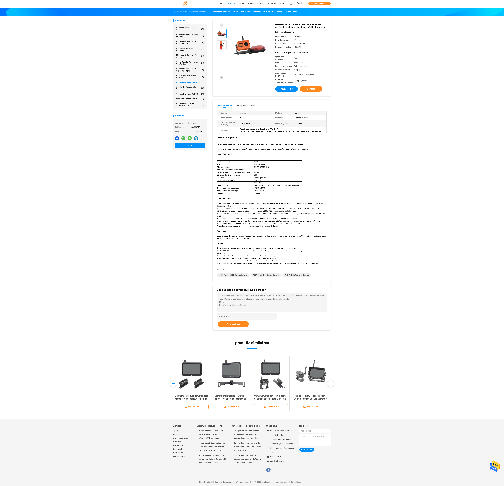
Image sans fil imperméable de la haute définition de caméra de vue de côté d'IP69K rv (212, 446)
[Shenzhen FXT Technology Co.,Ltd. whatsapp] (183, 138)
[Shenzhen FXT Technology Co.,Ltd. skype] (196, 138)
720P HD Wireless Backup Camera (266, 275)
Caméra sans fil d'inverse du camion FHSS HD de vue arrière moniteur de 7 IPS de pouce (229, 399)
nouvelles (177, 442)
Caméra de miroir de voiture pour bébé (190, 104)
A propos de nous (180, 438)
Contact (190, 145)
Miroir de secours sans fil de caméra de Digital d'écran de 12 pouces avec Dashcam (212, 459)
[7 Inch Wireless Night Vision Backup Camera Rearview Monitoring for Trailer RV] (271, 374)
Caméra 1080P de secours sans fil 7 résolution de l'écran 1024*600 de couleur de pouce (191, 399)
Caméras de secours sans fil (190, 29)
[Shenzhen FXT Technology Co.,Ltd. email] (177, 138)
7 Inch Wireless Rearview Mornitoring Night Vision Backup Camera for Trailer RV (310, 399)
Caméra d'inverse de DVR (190, 94)
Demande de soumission (319, 3)
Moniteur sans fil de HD (190, 99)
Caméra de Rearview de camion (190, 77)
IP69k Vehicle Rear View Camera (297, 275)
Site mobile (178, 449)
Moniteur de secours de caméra (190, 56)
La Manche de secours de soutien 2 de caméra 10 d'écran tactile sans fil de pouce (247, 459)
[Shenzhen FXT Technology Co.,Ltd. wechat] (190, 138)
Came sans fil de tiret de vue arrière (190, 63)
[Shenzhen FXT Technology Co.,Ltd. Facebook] (268, 469)
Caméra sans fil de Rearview (190, 49)
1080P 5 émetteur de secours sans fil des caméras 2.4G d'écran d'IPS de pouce (212, 434)
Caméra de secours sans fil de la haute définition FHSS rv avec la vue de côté (247, 446)
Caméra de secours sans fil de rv (190, 36)
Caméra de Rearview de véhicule (190, 88)
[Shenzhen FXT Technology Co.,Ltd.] (184, 4)
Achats (283, 3)
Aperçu (176, 431)
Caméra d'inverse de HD (190, 82)
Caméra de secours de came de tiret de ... (190, 42)
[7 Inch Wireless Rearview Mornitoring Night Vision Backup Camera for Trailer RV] (310, 374)
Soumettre (233, 324)
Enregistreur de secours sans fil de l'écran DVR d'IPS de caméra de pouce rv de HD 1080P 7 (246, 435)
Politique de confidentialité (179, 455)
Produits (176, 434)
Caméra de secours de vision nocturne (190, 70)
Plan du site (178, 445)
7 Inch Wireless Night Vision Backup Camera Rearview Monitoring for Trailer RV (267, 399)
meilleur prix (287, 89)
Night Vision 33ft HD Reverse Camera (233, 275)
